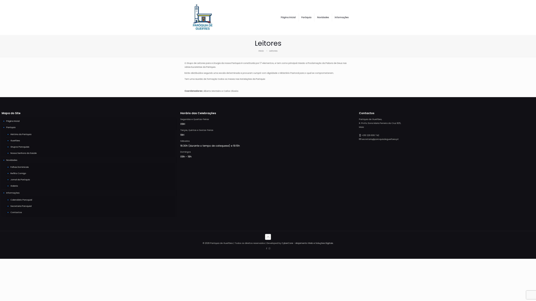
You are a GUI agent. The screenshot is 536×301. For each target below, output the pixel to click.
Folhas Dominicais (19, 167)
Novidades (11, 160)
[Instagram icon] (269, 248)
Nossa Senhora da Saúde (23, 153)
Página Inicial (13, 121)
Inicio (261, 50)
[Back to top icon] (268, 237)
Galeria (14, 185)
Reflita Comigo (18, 173)
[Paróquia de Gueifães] (202, 17)
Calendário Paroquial (21, 199)
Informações (13, 192)
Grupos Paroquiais (19, 146)
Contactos (16, 212)
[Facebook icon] (266, 248)
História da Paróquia (20, 134)
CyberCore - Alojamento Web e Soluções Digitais (307, 243)
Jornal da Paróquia (20, 179)
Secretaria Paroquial (21, 206)
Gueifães (15, 140)
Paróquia (10, 127)
